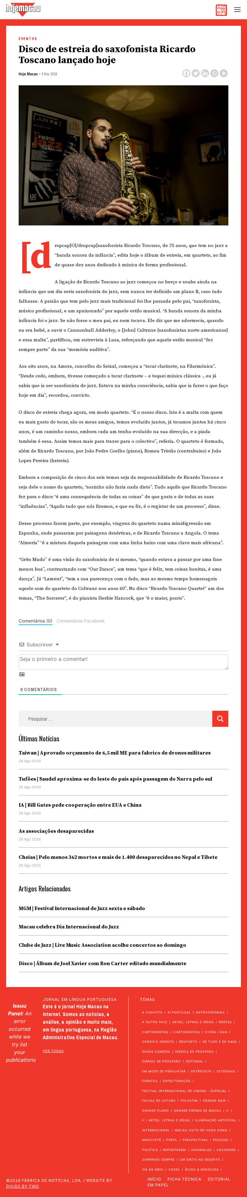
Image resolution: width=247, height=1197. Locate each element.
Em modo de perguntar (164, 1071)
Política (150, 1150)
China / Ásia (216, 1032)
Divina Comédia (156, 1051)
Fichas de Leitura (159, 1100)
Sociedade (226, 1150)
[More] (224, 73)
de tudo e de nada (220, 1041)
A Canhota (152, 1012)
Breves (225, 1022)
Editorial (194, 1061)
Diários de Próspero (194, 1051)
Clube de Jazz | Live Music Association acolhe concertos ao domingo (102, 945)
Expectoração (177, 1081)
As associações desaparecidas (56, 831)
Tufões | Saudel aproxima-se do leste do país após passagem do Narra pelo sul (115, 779)
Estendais (226, 1071)
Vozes (174, 1169)
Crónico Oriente (158, 1041)
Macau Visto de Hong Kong (201, 1130)
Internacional (156, 1130)
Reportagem (174, 1150)
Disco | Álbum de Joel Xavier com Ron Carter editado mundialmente (102, 963)
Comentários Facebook (81, 620)
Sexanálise (201, 1150)
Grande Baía (214, 1100)
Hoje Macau (28, 74)
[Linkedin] (205, 73)
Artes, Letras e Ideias (193, 1022)
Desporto (188, 1041)
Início (154, 1179)
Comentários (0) (35, 620)
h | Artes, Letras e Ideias (166, 1120)
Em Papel (158, 1185)
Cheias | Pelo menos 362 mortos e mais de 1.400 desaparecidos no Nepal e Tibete (118, 857)
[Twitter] (196, 73)
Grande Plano (155, 1110)
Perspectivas (195, 1140)
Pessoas (221, 1140)
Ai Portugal (179, 1012)
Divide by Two (22, 1186)
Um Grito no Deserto (200, 1159)
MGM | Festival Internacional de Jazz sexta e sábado (82, 908)
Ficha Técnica (184, 1179)
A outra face (154, 1022)
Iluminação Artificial (215, 1120)
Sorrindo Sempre (158, 1159)
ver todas (53, 1051)
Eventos (28, 39)
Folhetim (189, 1100)
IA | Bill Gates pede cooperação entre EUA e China (80, 805)
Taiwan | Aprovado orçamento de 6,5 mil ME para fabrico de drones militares (115, 753)
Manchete (151, 1140)
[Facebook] (186, 73)
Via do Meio (152, 1169)
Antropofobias (210, 1012)
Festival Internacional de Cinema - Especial (184, 1091)
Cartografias (155, 1032)
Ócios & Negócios (202, 1169)
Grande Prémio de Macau (197, 1110)
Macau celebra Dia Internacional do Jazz (69, 927)
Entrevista (201, 1071)
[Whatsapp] (214, 73)
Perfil (172, 1140)
